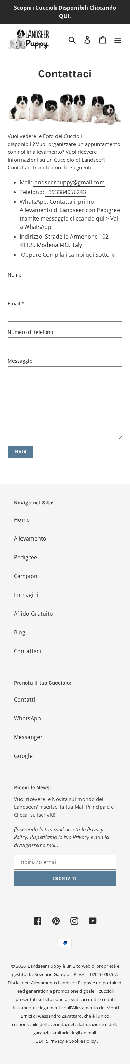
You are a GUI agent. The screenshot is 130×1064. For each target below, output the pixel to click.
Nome (14, 274)
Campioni (26, 576)
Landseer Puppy (44, 966)
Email (16, 303)
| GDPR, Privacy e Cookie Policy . (65, 1041)
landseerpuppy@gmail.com (69, 182)
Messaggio (20, 361)
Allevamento (30, 538)
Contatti (24, 699)
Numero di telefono (30, 332)
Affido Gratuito (33, 613)
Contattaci (27, 651)
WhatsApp (27, 718)
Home (22, 519)
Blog (19, 632)
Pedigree (25, 557)
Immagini (26, 595)
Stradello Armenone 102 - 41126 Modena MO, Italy (66, 241)
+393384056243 (65, 192)
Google (23, 756)
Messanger (28, 737)
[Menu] (117, 39)
